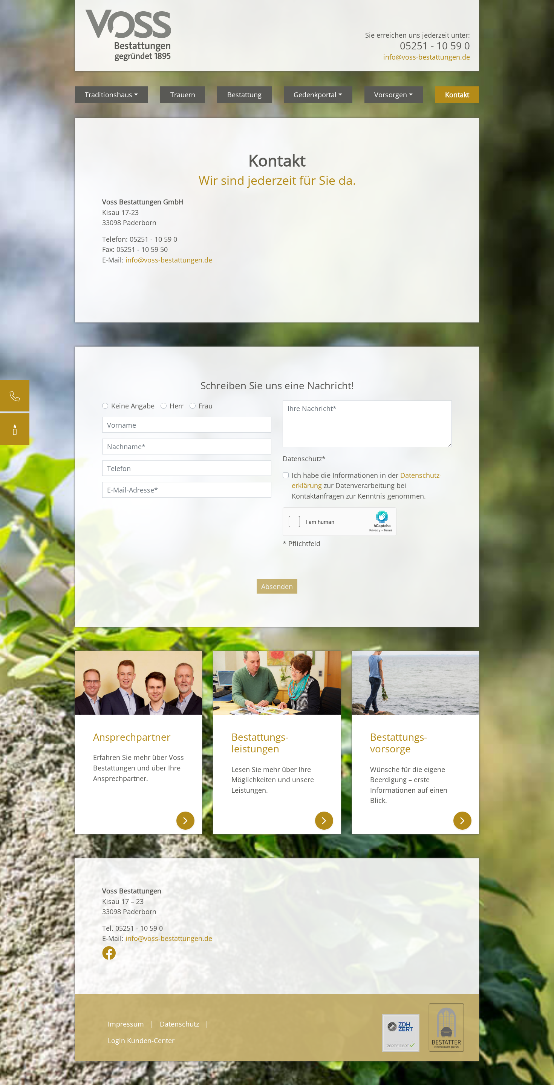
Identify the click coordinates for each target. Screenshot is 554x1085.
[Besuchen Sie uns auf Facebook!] (109, 955)
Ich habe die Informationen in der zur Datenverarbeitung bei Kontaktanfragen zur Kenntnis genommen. (367, 485)
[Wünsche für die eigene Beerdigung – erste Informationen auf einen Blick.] (415, 683)
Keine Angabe (133, 405)
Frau (206, 405)
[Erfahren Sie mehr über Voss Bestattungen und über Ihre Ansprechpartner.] (138, 683)
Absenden (277, 586)
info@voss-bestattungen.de (426, 56)
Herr (177, 405)
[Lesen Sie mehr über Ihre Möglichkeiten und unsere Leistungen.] (277, 683)
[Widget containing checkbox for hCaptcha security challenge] (339, 521)
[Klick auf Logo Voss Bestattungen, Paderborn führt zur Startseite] (127, 34)
